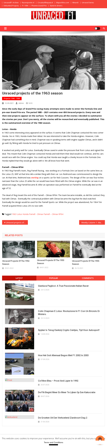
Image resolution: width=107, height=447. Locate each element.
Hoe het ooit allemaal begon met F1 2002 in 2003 (63, 355)
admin (21, 103)
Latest (19, 278)
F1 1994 (25, 5)
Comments (87, 278)
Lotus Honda (23, 214)
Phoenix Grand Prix (39, 5)
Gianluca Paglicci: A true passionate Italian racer (63, 286)
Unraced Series (88, 2)
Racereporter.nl (28, 2)
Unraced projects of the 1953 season (50, 261)
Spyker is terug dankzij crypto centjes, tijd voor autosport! (68, 330)
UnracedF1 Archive (11, 2)
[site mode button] (97, 28)
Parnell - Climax (36, 214)
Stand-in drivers (56, 5)
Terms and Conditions (53, 442)
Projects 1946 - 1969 (12, 98)
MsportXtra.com (62, 2)
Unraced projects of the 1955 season (85, 262)
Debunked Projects (11, 5)
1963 (14, 214)
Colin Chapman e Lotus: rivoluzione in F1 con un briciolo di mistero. (69, 313)
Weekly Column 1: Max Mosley (93, 222)
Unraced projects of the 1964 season (17, 222)
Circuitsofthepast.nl (45, 2)
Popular (53, 278)
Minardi (75, 2)
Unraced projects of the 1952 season (15, 262)
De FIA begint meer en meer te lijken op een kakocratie (66, 392)
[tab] (19, 278)
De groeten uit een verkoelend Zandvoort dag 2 (62, 417)
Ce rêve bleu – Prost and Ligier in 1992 (58, 380)
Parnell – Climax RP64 (53, 214)
